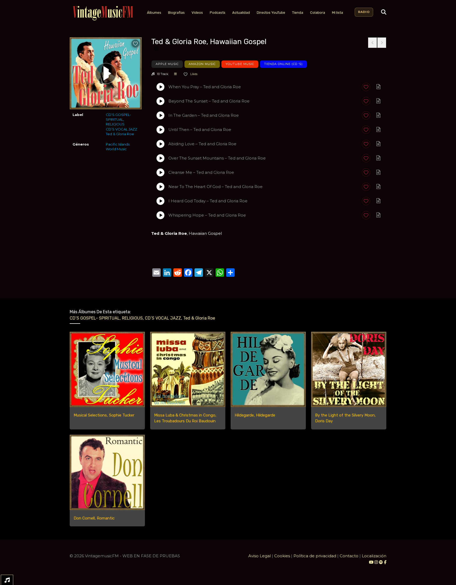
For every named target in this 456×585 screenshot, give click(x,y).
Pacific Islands (118, 144)
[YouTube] (371, 562)
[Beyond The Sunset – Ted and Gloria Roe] (160, 101)
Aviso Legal (259, 555)
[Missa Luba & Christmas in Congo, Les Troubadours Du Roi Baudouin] (187, 369)
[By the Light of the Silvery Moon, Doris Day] (348, 369)
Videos (197, 13)
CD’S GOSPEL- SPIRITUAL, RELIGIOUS (118, 119)
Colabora (317, 13)
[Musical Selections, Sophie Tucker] (107, 369)
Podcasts (217, 13)
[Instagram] (376, 562)
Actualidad (241, 13)
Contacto (349, 555)
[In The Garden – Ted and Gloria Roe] (160, 115)
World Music (116, 149)
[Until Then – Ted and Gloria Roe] (160, 130)
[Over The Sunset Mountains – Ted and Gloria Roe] (160, 158)
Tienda (297, 13)
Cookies (282, 555)
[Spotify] (381, 562)
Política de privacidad (314, 555)
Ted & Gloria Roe (120, 134)
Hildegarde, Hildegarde (255, 415)
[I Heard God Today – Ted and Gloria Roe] (160, 201)
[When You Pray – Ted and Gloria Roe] (160, 87)
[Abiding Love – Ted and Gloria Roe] (160, 144)
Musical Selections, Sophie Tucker (104, 415)
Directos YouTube (271, 13)
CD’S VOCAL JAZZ (121, 129)
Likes (193, 74)
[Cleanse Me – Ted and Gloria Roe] (160, 172)
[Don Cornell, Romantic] (107, 472)
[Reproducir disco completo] (105, 73)
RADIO (364, 12)
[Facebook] (385, 562)
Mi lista (337, 13)
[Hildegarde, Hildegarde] (268, 369)
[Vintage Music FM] (102, 13)
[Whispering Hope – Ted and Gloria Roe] (160, 215)
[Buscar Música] (383, 12)
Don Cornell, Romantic (94, 518)
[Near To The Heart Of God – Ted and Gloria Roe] (160, 187)
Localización (374, 555)
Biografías (176, 13)
